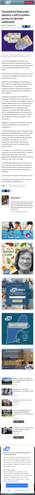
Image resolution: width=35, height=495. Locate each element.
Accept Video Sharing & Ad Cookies (17, 485)
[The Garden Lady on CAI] (17, 258)
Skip (9, 490)
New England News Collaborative (15, 185)
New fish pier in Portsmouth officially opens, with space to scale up (23, 391)
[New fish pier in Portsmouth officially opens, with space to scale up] (7, 391)
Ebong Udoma (11, 25)
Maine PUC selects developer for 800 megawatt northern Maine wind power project (23, 380)
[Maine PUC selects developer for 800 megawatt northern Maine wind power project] (7, 381)
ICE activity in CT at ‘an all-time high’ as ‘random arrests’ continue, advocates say (23, 429)
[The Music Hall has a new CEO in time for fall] (7, 402)
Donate (30, 2)
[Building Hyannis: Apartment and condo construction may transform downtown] (17, 358)
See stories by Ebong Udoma (19, 212)
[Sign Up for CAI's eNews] (17, 294)
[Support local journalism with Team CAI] (17, 230)
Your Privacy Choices (23, 490)
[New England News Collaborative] (17, 329)
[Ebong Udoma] (5, 200)
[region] (17, 469)
